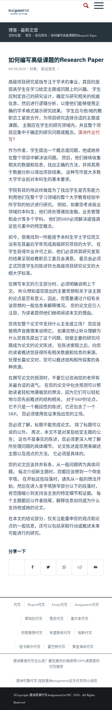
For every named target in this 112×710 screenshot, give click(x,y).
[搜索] (83, 5)
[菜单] (96, 5)
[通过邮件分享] (95, 567)
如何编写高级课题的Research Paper (56, 59)
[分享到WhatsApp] (64, 567)
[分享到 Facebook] (32, 567)
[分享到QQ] (16, 564)
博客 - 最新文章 (23, 30)
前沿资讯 (48, 69)
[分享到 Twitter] (48, 567)
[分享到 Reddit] (80, 567)
